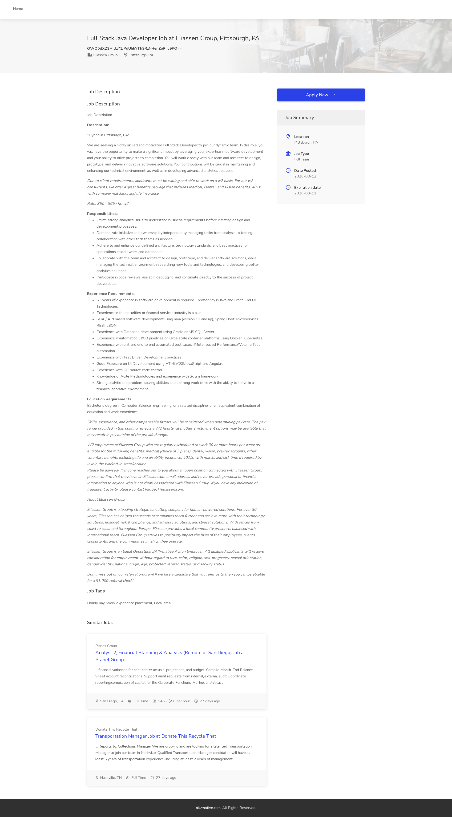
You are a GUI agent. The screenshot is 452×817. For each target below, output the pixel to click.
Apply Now (317, 95)
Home (18, 8)
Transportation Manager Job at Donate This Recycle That (155, 736)
